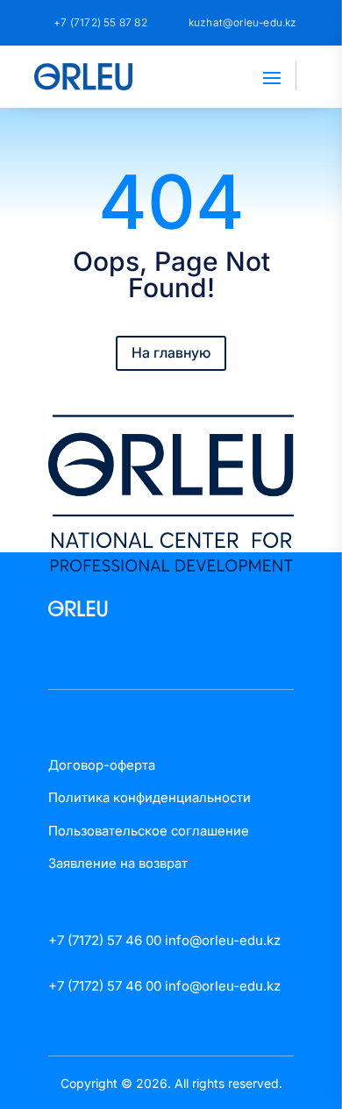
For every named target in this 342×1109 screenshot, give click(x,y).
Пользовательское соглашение (148, 830)
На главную (171, 352)
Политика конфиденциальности (149, 797)
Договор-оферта (101, 765)
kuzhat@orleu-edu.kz (243, 22)
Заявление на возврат (118, 863)
